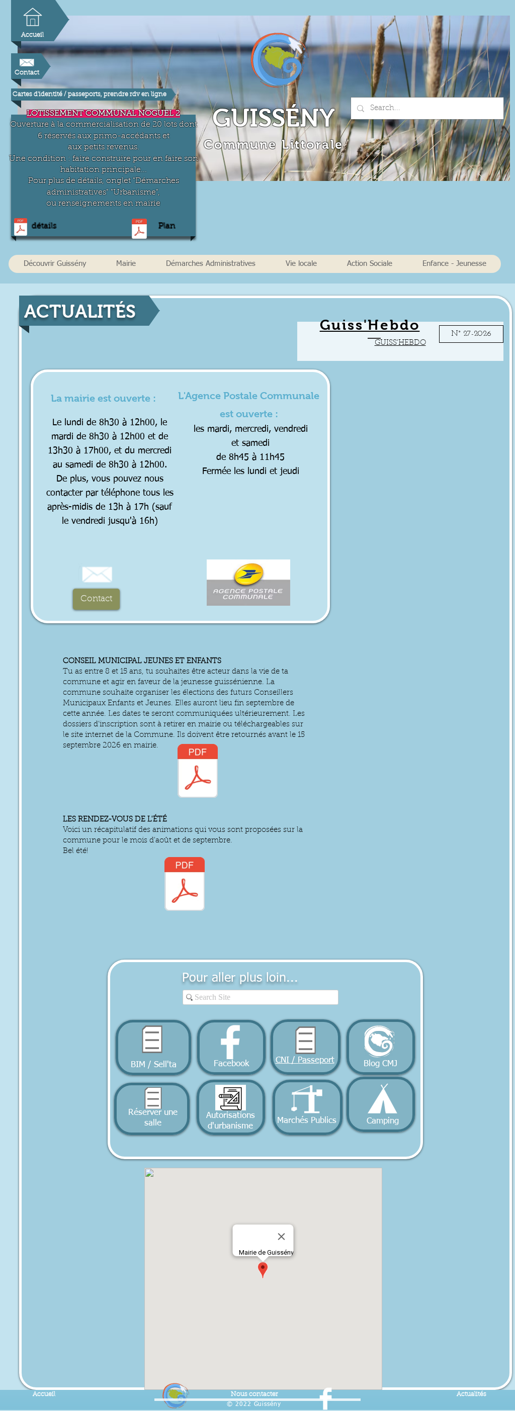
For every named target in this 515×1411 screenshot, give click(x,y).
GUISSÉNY (273, 118)
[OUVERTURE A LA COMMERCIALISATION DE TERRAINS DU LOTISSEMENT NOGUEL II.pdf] (21, 228)
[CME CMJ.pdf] (197, 772)
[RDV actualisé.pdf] (184, 885)
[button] (55, 264)
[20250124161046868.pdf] (139, 230)
